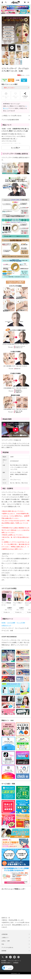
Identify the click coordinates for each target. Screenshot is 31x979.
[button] (7, 968)
